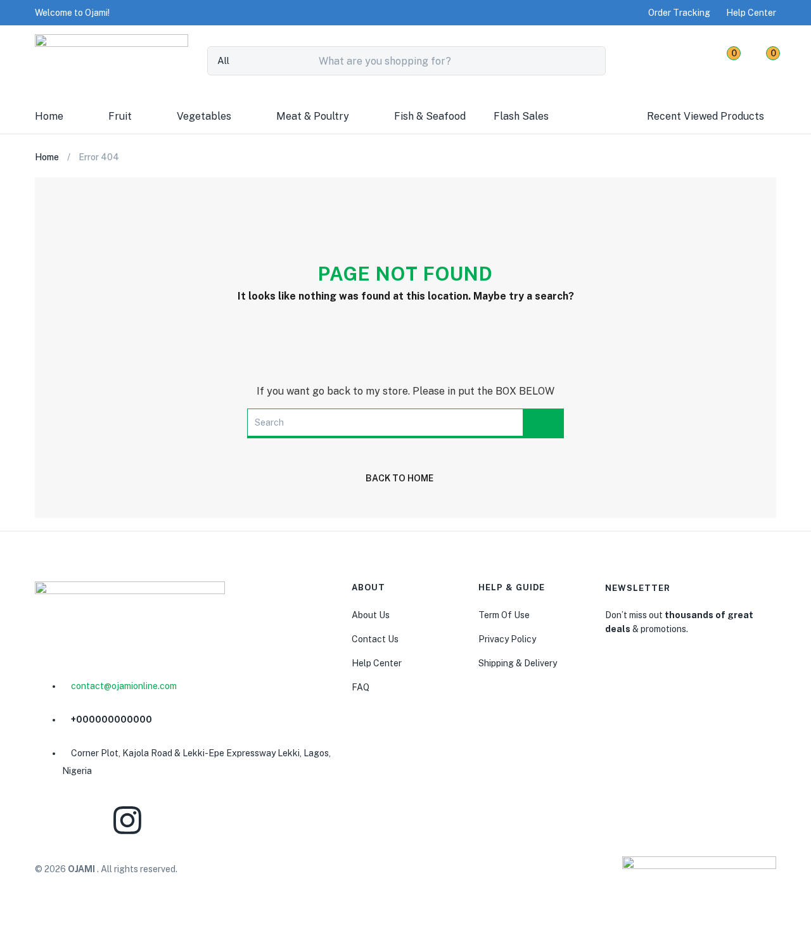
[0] (722, 61)
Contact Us (375, 639)
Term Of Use (504, 615)
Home (49, 116)
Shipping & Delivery (517, 663)
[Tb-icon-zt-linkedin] (204, 820)
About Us (371, 615)
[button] (72, 12)
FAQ (360, 687)
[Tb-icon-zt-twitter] (281, 820)
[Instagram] (127, 820)
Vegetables (204, 116)
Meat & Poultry (312, 116)
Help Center (377, 663)
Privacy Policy (507, 639)
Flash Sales (521, 116)
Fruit (120, 116)
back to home (399, 478)
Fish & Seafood (430, 116)
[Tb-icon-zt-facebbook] (51, 820)
